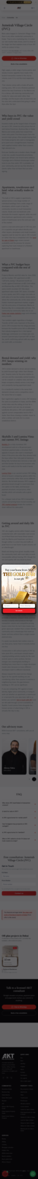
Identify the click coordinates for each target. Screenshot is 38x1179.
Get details (19, 610)
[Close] (33, 567)
